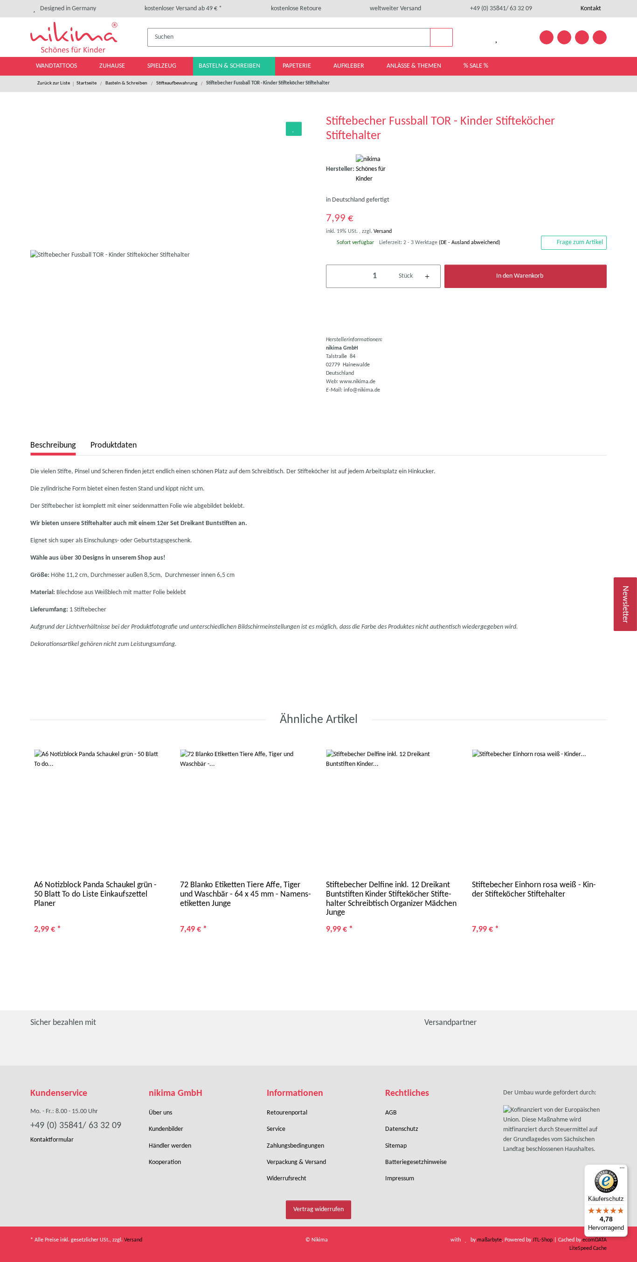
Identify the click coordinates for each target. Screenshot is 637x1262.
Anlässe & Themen (415, 66)
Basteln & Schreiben (230, 66)
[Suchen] (441, 37)
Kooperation (165, 1162)
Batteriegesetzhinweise (416, 1162)
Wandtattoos (57, 66)
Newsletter (625, 604)
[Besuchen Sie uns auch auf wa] (600, 37)
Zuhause (112, 66)
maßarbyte (489, 1240)
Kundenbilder (166, 1129)
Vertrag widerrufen (318, 1209)
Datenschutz (401, 1129)
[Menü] (622, 1170)
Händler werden (170, 1146)
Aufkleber (349, 66)
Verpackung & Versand (296, 1162)
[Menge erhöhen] (427, 276)
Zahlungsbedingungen (295, 1146)
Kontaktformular (52, 1139)
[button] (472, 37)
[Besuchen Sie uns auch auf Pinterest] (564, 37)
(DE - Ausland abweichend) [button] (469, 242)
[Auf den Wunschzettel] (294, 129)
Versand (383, 231)
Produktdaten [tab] (113, 445)
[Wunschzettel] (497, 37)
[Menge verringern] (339, 276)
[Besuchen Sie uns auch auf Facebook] (547, 37)
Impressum (399, 1178)
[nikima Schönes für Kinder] (379, 169)
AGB (391, 1112)
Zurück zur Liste (53, 83)
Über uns (160, 1112)
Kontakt (590, 8)
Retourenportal (287, 1112)
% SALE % (476, 66)
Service (276, 1129)
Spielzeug (162, 66)
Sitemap (396, 1146)
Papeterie (297, 66)
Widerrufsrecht (286, 1178)
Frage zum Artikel (580, 242)
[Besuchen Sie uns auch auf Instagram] (582, 37)
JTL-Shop (543, 1240)
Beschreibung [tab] (53, 445)
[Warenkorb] (518, 37)
